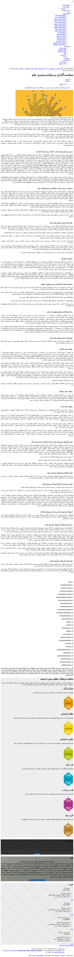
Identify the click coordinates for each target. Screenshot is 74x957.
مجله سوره (66, 6)
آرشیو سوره (66, 13)
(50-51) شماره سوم (60, 18)
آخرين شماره (66, 10)
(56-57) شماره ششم (60, 24)
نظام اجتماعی (62, 49)
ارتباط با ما (66, 60)
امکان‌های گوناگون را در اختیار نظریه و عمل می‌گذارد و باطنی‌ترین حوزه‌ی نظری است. (47, 768)
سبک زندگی (62, 48)
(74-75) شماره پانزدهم (40, 68)
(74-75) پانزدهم (61, 39)
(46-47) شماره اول (60, 15)
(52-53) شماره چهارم (60, 20)
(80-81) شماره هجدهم (59, 44)
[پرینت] (67, 79)
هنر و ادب (63, 55)
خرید (68, 12)
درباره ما (63, 8)
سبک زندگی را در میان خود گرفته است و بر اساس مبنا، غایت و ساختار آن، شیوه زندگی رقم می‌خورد (43, 718)
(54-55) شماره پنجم (60, 22)
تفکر (64, 53)
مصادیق (21, 68)
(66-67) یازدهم (62, 32)
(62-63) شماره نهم (60, 29)
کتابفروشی (39, 955)
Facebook (67, 945)
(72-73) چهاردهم (61, 37)
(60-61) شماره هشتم (60, 27)
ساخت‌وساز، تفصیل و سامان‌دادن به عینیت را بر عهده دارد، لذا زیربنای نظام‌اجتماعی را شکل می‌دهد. (43, 743)
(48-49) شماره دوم (60, 17)
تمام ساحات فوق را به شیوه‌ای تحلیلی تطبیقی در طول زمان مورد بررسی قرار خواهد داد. (47, 819)
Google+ (61, 945)
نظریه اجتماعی (61, 51)
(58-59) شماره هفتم (60, 25)
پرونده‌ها (67, 58)
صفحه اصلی (66, 5)
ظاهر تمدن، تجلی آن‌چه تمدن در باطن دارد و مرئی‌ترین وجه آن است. (53, 692)
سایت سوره (62, 63)
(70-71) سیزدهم (61, 36)
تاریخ (64, 56)
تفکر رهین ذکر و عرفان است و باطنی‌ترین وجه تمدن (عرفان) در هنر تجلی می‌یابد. (49, 794)
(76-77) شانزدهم (61, 41)
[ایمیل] (67, 81)
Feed (71, 945)
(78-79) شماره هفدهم (59, 43)
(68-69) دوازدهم (61, 34)
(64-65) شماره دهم (60, 31)
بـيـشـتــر (37, 854)
